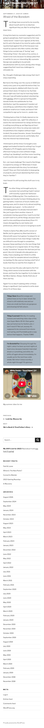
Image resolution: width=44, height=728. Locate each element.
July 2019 (6, 646)
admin (25, 13)
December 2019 (9, 624)
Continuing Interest (20, 3)
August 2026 (8, 497)
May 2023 (7, 528)
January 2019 (8, 673)
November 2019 (9, 629)
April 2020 (7, 607)
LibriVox (10, 99)
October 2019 (8, 633)
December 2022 (9, 550)
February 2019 (8, 668)
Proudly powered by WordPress (14, 723)
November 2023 (9, 515)
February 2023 (8, 541)
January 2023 (8, 545)
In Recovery (7, 484)
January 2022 (8, 567)
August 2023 (8, 523)
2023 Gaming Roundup (12, 479)
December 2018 (9, 677)
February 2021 (8, 585)
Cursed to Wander (10, 475)
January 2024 (8, 510)
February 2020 (8, 616)
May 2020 (7, 602)
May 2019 (7, 655)
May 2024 (7, 506)
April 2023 (7, 532)
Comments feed (9, 704)
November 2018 (9, 681)
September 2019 (9, 637)
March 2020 (7, 611)
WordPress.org (9, 708)
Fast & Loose (8, 466)
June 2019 (7, 651)
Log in (5, 695)
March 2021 (7, 580)
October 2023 (8, 519)
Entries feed (7, 699)
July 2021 (6, 572)
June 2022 (7, 554)
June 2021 (7, 576)
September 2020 (9, 589)
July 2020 (6, 594)
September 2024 (9, 502)
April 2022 (7, 563)
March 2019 (7, 664)
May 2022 (7, 558)
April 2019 (7, 659)
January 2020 (8, 620)
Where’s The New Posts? (12, 471)
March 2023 (7, 537)
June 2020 (7, 598)
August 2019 (8, 642)
